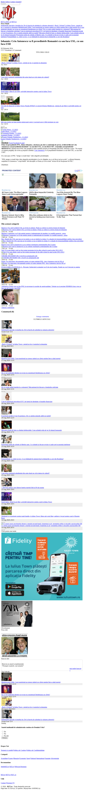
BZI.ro (12, 767)
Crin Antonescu (39, 150)
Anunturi (18, 2)
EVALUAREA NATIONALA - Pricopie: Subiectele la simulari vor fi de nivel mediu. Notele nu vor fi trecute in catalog (40, 267)
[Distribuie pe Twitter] (4, 66)
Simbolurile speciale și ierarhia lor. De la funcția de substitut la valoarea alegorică (27, 25)
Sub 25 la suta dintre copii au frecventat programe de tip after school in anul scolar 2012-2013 (32, 250)
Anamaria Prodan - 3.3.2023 (10, 135)
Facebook (16, 143)
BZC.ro (8, 22)
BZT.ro (3, 22)
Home (3, 2)
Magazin (16, 758)
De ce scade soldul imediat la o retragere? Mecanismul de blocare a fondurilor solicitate (29, 387)
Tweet (11, 143)
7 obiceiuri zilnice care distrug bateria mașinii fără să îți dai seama (22, 487)
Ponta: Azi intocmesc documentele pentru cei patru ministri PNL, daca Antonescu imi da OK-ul (32, 261)
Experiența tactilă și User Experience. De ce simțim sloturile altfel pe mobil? (26, 416)
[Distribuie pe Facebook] (2, 66)
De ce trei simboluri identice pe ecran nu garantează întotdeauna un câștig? (42, 28)
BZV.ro (14, 22)
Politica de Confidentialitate (35, 750)
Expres (10, 758)
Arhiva (7, 2)
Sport (28, 758)
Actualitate (4, 758)
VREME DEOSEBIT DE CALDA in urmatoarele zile (19, 256)
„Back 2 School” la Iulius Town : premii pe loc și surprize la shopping (24, 63)
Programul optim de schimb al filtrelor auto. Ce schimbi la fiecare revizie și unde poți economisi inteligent (35, 444)
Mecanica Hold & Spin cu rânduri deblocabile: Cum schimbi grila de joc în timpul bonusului (31, 430)
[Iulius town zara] (16, 626)
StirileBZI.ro (5, 767)
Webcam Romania (20, 767)
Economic (22, 758)
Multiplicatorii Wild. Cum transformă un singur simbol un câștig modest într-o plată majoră (47, 27)
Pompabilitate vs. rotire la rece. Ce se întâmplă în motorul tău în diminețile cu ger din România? (38, 37)
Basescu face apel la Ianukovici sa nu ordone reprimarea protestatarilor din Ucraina (28, 245)
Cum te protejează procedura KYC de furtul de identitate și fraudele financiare (45, 31)
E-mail (22, 143)
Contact (12, 2)
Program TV (10, 783)
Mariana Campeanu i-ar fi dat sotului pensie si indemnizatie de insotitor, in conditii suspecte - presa (33, 233)
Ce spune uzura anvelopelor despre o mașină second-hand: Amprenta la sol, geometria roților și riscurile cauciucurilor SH (40, 525)
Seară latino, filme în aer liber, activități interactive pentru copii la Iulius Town (26, 91)
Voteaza (4, 738)
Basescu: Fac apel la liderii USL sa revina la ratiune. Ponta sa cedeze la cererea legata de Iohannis (33, 228)
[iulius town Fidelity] (42, 600)
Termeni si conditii (7, 750)
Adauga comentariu (7, 307)
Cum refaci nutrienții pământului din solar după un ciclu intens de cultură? (25, 77)
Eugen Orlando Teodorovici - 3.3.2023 (13, 139)
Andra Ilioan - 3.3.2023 (8, 131)
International (40, 758)
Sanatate (47, 758)
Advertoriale (55, 758)
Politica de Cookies (19, 750)
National (33, 758)
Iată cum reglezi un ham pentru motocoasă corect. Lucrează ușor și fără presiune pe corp (29, 122)
